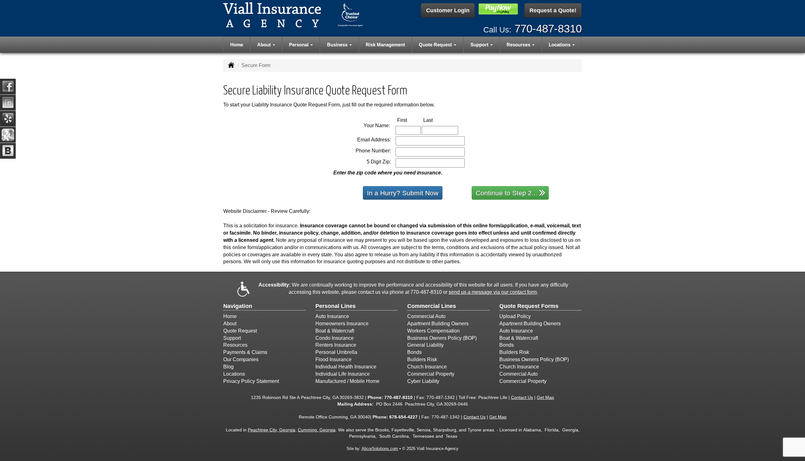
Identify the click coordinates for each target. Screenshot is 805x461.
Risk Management (385, 44)
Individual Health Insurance (345, 366)
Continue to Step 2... (506, 192)
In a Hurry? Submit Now (402, 192)
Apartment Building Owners (438, 323)
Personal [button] (299, 44)
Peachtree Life (492, 397)
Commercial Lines (431, 306)
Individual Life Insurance (342, 374)
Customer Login (447, 10)
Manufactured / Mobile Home (347, 381)
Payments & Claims (245, 352)
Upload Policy (515, 316)
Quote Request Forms (528, 306)
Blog (228, 366)
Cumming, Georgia (317, 429)
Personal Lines (335, 306)
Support (232, 338)
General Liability (425, 345)
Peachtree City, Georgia (271, 429)
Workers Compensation (433, 330)
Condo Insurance (334, 338)
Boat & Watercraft (334, 330)
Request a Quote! (553, 10)
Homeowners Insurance (342, 323)
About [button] (264, 44)
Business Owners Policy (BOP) (442, 338)
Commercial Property (430, 374)
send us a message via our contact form (493, 292)
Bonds (414, 352)
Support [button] (480, 44)
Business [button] (338, 44)
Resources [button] (519, 44)
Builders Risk (422, 359)
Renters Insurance (335, 345)
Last (434, 120)
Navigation (237, 306)
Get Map (545, 397)
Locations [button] (560, 44)
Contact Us (522, 397)
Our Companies (240, 359)
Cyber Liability (423, 381)
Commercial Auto (426, 316)
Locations (234, 374)
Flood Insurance (333, 359)
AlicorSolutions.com (380, 448)
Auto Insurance (332, 316)
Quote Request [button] (436, 44)
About (229, 323)
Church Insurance (427, 366)
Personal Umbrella (336, 352)
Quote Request (240, 330)
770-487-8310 (548, 28)
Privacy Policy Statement (251, 381)
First (408, 120)
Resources (235, 345)
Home (236, 44)
